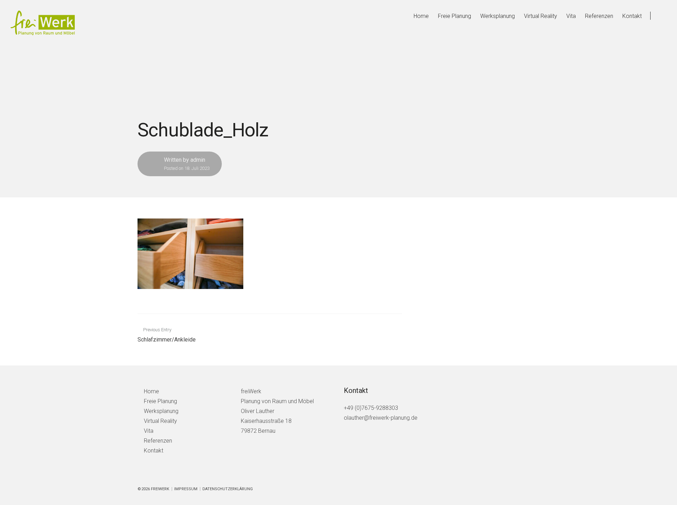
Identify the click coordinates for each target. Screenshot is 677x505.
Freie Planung (454, 16)
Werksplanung (497, 16)
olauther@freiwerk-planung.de (380, 417)
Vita (571, 16)
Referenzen (599, 16)
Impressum (185, 489)
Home (421, 16)
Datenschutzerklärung (227, 489)
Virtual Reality (540, 16)
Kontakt (632, 16)
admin (197, 159)
